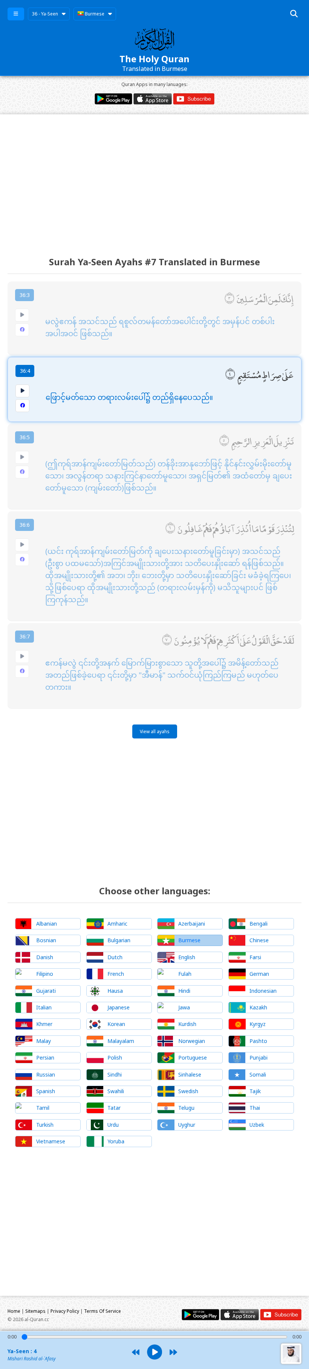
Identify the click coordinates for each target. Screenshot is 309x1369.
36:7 (25, 636)
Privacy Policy (64, 1311)
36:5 (25, 437)
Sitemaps (35, 1311)
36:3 (25, 294)
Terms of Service (102, 1311)
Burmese (94, 14)
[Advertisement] (154, 178)
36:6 (25, 524)
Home (14, 1311)
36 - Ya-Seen (45, 14)
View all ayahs (155, 731)
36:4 (25, 370)
